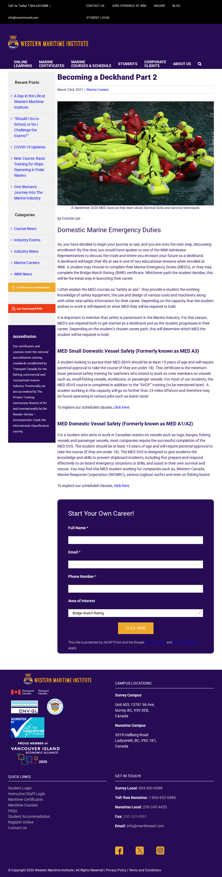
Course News (25, 228)
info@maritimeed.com (23, 17)
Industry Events (27, 240)
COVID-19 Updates (29, 147)
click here (121, 407)
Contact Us (17, 828)
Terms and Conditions (145, 870)
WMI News (23, 274)
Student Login (20, 788)
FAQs (12, 811)
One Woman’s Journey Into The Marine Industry (28, 192)
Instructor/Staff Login (26, 794)
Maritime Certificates (25, 799)
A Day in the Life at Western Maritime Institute (29, 101)
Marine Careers (98, 90)
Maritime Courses (23, 805)
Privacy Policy (155, 642)
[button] (199, 63)
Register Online (20, 822)
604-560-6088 (150, 788)
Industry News (26, 251)
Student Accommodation (29, 816)
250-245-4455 (155, 807)
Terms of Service (185, 642)
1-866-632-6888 (162, 797)
